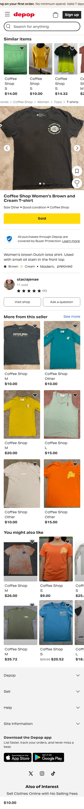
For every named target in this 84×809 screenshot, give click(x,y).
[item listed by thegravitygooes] (56, 622)
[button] (48, 291)
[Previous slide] (7, 148)
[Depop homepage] (24, 15)
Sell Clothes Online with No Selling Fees (42, 793)
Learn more (71, 241)
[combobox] (42, 26)
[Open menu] (7, 14)
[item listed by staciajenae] (22, 345)
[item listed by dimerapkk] (20, 622)
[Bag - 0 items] (55, 15)
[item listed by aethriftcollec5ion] (56, 559)
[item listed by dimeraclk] (20, 559)
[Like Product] (22, 48)
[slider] (42, 148)
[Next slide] (77, 148)
